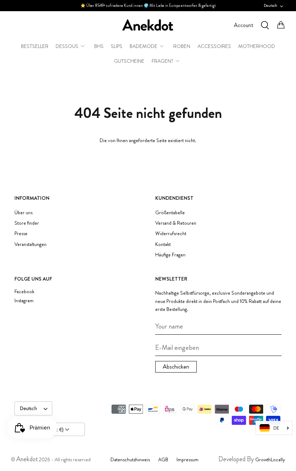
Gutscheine (129, 61)
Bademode (143, 46)
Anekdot (27, 459)
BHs (99, 46)
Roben (181, 46)
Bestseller (34, 46)
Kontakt (163, 244)
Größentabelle (170, 212)
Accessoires (214, 46)
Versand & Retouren (175, 222)
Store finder (26, 222)
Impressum (188, 459)
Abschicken (176, 366)
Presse (20, 233)
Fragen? (162, 61)
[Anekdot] (148, 25)
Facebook (24, 291)
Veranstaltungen (30, 244)
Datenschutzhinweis (130, 459)
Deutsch (270, 5)
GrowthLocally (270, 459)
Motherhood (256, 46)
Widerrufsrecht (170, 233)
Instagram (24, 300)
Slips (116, 46)
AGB (163, 459)
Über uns (23, 212)
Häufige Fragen (170, 254)
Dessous (67, 46)
